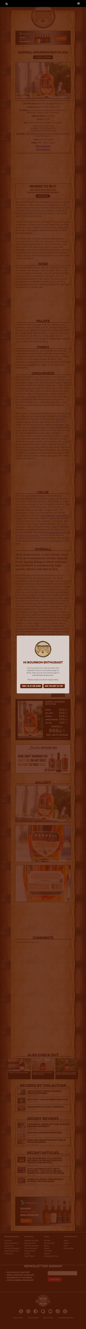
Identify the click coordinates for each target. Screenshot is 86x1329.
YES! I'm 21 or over (31, 686)
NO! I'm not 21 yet (54, 686)
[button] (78, 3)
